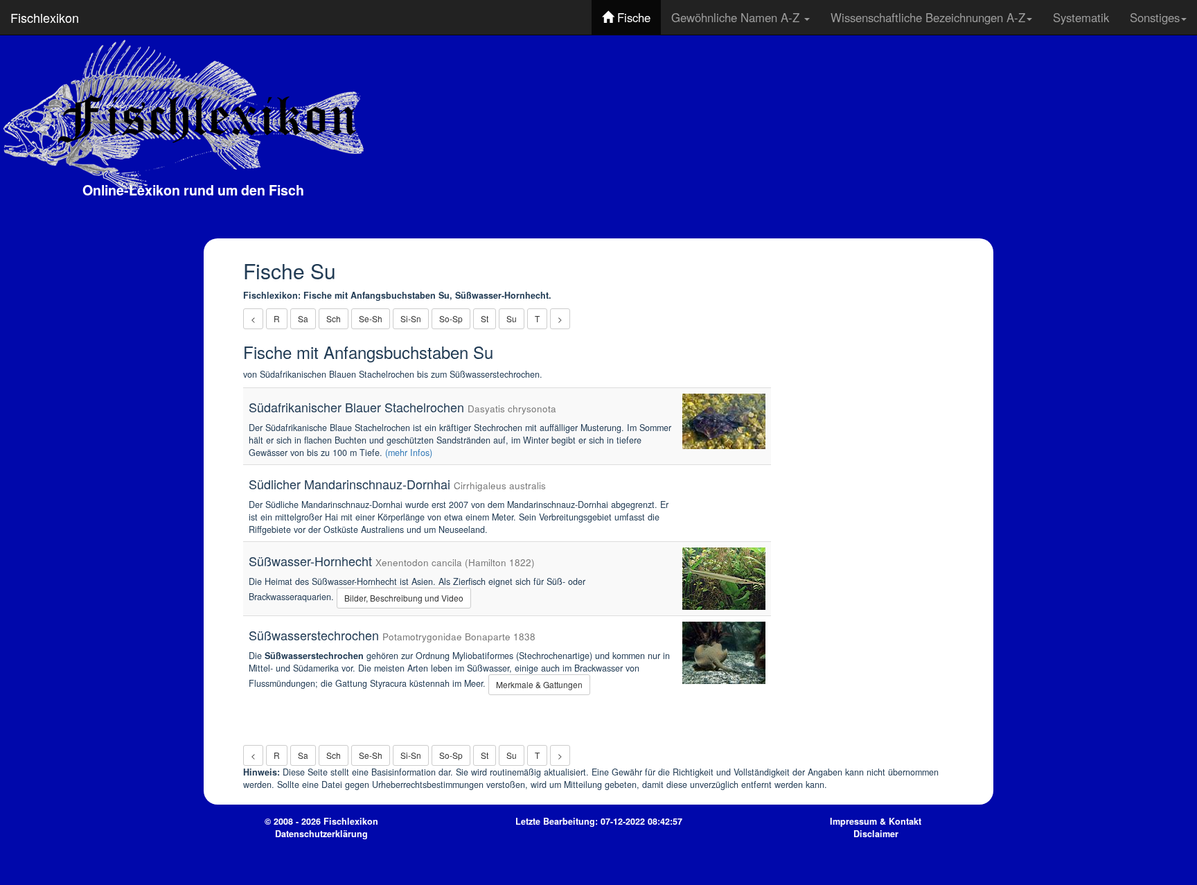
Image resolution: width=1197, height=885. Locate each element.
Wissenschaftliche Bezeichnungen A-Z (928, 17)
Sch (333, 318)
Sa (303, 318)
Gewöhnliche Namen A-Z (737, 17)
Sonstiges (1155, 17)
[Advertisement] (793, 135)
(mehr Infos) (408, 452)
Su (511, 318)
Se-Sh (370, 318)
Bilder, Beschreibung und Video (403, 598)
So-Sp (451, 318)
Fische (632, 17)
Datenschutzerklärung (321, 833)
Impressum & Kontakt (875, 821)
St (484, 318)
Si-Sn (410, 318)
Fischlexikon (44, 17)
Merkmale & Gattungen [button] (539, 684)
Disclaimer (875, 833)
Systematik (1081, 17)
